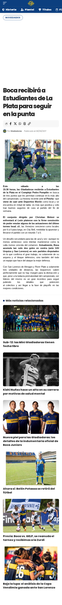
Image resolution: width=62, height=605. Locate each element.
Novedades (12, 17)
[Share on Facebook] (10, 123)
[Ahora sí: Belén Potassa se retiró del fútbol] (31, 468)
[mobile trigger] (5, 3)
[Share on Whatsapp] (20, 123)
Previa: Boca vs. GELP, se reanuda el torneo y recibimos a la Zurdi (28, 538)
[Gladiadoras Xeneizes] (31, 3)
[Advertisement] (31, 53)
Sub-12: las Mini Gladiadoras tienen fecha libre (28, 344)
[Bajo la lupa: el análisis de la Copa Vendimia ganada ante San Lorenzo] (31, 563)
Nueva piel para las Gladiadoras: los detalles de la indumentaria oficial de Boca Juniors (30, 441)
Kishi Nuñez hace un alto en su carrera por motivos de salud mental (31, 391)
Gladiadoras (16, 131)
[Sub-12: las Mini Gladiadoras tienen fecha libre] (31, 322)
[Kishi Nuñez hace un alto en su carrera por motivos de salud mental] (31, 369)
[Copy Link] (29, 123)
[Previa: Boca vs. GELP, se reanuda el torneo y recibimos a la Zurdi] (31, 516)
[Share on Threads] (24, 123)
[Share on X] (15, 123)
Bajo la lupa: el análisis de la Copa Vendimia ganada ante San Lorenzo (29, 585)
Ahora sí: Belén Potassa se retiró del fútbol (29, 490)
